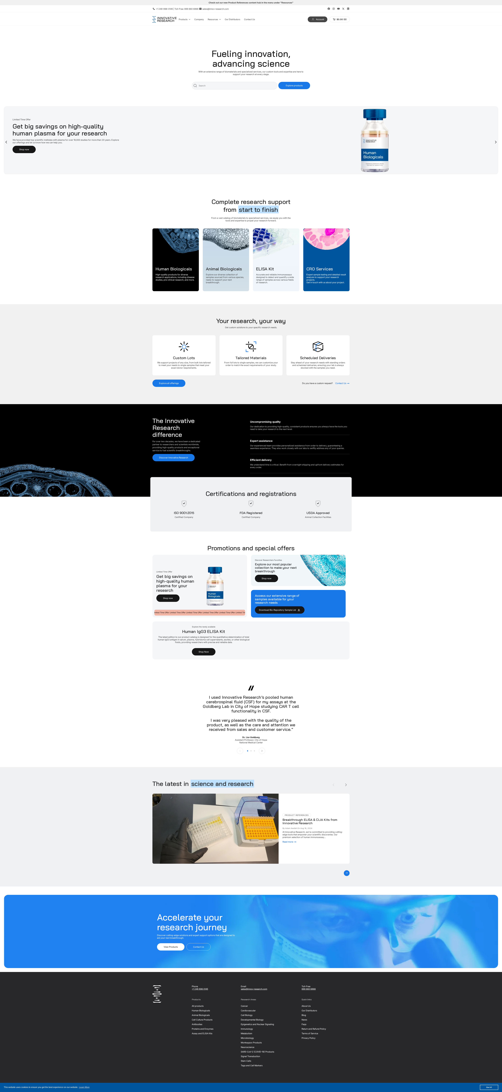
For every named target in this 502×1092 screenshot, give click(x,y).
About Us (306, 1006)
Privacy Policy (308, 1038)
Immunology (247, 1029)
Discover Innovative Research (173, 457)
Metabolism (246, 1033)
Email (243, 986)
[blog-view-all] (347, 873)
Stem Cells (246, 1061)
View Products (171, 947)
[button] (184, 19)
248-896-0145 (166, 9)
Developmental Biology (252, 1019)
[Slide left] (240, 751)
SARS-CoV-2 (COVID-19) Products (257, 1051)
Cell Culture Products (202, 1019)
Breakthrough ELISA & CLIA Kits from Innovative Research (180, 795)
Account (320, 19)
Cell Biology (247, 1015)
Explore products (294, 85)
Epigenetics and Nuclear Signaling (257, 1024)
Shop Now (204, 651)
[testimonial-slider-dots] (247, 750)
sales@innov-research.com (215, 9)
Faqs (304, 1024)
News (304, 1019)
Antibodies (197, 1024)
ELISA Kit (257, 229)
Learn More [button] (84, 1087)
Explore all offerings (169, 383)
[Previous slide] (6, 142)
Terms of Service (310, 1033)
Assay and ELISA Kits (202, 1033)
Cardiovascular (248, 1010)
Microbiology (247, 1038)
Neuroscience (247, 1047)
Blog (304, 1015)
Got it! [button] (489, 1087)
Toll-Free (306, 986)
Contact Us (198, 947)
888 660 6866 (191, 9)
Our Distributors (309, 1010)
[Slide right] (262, 751)
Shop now (168, 598)
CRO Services (310, 229)
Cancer (244, 1006)
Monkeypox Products (251, 1042)
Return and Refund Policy (314, 1029)
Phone (195, 986)
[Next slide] (496, 142)
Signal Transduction (250, 1056)
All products (198, 1006)
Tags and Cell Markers (252, 1065)
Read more (288, 841)
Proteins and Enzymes (202, 1029)
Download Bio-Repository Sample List (277, 610)
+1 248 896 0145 (200, 989)
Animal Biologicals (212, 229)
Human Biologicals (161, 229)
